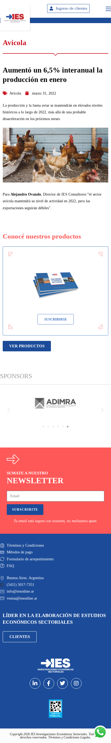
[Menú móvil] (108, 8)
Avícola (15, 93)
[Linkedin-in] (35, 683)
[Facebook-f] (48, 683)
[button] (8, 409)
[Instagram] (76, 683)
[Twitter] (62, 683)
